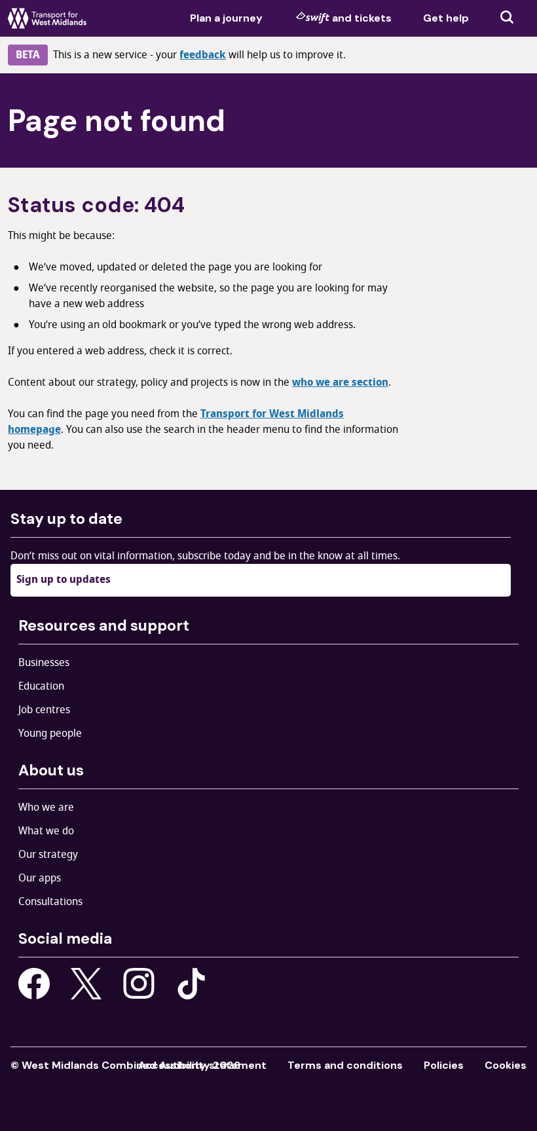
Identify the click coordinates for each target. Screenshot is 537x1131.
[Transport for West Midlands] (47, 18)
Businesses (43, 663)
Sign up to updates (63, 579)
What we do (46, 831)
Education (41, 686)
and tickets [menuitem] (362, 18)
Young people (50, 733)
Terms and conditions (345, 1065)
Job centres (44, 710)
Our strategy (48, 854)
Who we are (46, 807)
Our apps (39, 878)
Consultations (50, 902)
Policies (444, 1065)
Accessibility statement (202, 1065)
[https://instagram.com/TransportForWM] (139, 983)
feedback (202, 55)
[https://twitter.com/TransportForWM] (86, 983)
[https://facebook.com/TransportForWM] (34, 983)
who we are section (340, 382)
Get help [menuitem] (446, 18)
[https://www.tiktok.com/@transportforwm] (191, 983)
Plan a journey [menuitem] (226, 18)
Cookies (506, 1065)
